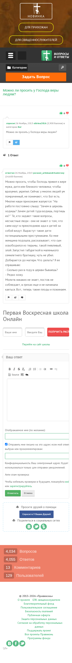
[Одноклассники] (43, 525)
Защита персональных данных (39, 619)
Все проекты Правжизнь (39, 634)
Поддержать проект (39, 630)
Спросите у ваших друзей (36, 514)
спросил (10, 123)
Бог (20, 126)
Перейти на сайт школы (36, 344)
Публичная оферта (39, 615)
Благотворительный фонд (39, 603)
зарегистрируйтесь (21, 486)
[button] (9, 369)
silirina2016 (40, 123)
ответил (9, 172)
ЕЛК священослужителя (46, 600)
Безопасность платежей (39, 611)
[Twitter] (36, 525)
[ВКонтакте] (28, 525)
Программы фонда (39, 638)
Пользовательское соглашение (39, 607)
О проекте (24, 600)
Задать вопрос (36, 76)
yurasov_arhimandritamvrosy (48, 172)
